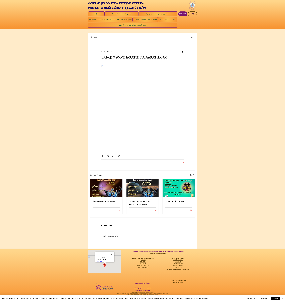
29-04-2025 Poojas (174, 201)
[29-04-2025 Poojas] (179, 188)
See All (192, 175)
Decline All (264, 298)
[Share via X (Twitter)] (108, 156)
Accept (275, 298)
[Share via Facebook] (102, 156)
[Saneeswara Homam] (106, 188)
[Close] (282, 298)
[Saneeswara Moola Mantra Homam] (142, 188)
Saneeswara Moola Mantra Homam (140, 203)
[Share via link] (119, 156)
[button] (192, 37)
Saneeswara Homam (104, 201)
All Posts (93, 37)
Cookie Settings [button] (251, 298)
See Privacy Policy (202, 298)
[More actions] (182, 52)
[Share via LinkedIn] (113, 156)
